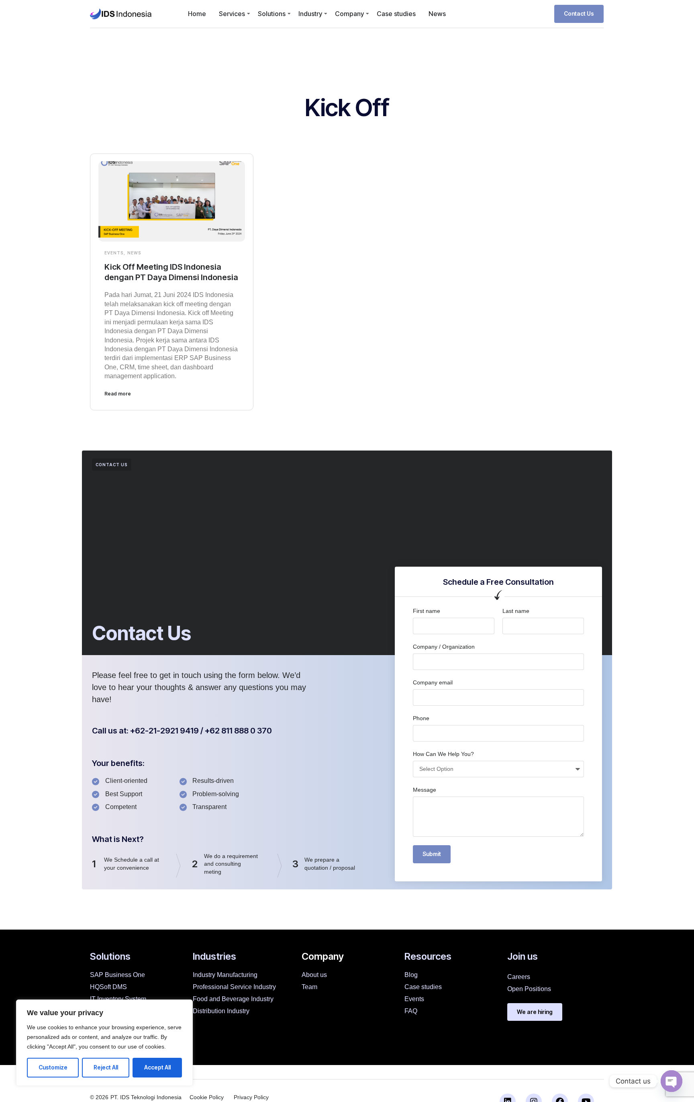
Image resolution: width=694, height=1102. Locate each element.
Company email (433, 682)
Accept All (157, 1067)
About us (314, 974)
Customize (53, 1067)
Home (197, 14)
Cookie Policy (207, 1097)
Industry (310, 14)
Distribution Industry (221, 1011)
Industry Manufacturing (225, 974)
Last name (515, 611)
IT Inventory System (118, 998)
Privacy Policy (251, 1097)
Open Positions (529, 988)
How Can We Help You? (443, 754)
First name (426, 611)
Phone (421, 718)
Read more (117, 394)
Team (309, 986)
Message (424, 790)
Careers (518, 976)
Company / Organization (444, 646)
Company (349, 14)
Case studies (396, 14)
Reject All (106, 1067)
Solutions (272, 14)
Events (114, 252)
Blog (411, 974)
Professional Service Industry (234, 986)
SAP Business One (117, 974)
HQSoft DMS (108, 986)
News (437, 14)
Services (232, 14)
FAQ (410, 1011)
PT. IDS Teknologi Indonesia (146, 1097)
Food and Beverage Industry (233, 998)
